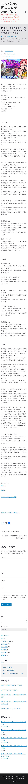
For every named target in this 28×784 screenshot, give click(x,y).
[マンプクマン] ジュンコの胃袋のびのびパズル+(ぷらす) (13, 703)
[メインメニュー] (25, 12)
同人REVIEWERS (7, 667)
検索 (2, 616)
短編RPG (3, 652)
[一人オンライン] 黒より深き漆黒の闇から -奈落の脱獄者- (13, 755)
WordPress (21, 778)
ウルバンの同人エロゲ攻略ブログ (9, 7)
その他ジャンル (11, 54)
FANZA (3, 490)
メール (3, 580)
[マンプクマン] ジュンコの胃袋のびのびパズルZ (13, 696)
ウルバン (5, 726)
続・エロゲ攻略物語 (8, 670)
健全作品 (3, 650)
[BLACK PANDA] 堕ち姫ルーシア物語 (11, 685)
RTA (2, 638)
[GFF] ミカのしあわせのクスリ (10, 532)
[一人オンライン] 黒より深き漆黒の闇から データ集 (14, 739)
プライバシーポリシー (14, 781)
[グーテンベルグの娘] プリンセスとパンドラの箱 (13, 723)
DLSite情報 (4, 635)
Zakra (13, 778)
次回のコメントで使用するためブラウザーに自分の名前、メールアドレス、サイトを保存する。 (14, 597)
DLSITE (3, 486)
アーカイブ (4, 627)
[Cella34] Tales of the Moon (9, 690)
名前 (2, 573)
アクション (4, 644)
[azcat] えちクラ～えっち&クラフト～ (12, 709)
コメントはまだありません (7, 57)
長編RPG (3, 655)
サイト (3, 588)
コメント (4, 557)
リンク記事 (4, 647)
